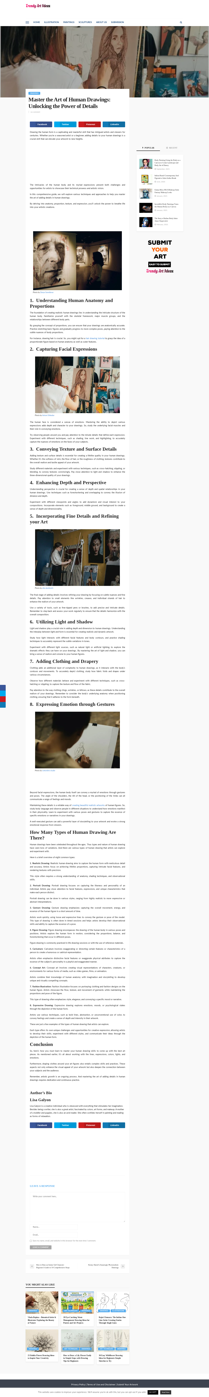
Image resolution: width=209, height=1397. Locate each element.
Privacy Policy (78, 1384)
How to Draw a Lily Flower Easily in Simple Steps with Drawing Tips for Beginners (77, 1358)
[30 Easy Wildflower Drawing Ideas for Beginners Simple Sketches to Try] (113, 1340)
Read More (165, 1392)
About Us (101, 22)
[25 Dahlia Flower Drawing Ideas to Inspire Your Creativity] (42, 1340)
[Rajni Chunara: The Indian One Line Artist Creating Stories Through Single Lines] (113, 1302)
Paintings (68, 22)
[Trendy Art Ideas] (38, 6)
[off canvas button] (27, 22)
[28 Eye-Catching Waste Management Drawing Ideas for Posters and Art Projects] (77, 1302)
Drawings (34, 93)
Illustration (51, 22)
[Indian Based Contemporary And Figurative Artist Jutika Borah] (145, 179)
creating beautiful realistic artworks (88, 805)
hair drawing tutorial (95, 338)
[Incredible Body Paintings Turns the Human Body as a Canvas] (145, 208)
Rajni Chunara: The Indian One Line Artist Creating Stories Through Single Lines (112, 1320)
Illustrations (118, 1311)
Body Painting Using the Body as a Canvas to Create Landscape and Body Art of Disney (167, 162)
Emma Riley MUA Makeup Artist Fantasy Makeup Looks (167, 191)
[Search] (181, 22)
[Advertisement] (77, 164)
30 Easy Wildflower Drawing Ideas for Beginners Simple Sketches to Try (111, 1358)
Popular (149, 148)
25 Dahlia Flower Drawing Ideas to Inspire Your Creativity (41, 1356)
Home (36, 22)
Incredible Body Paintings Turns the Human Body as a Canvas (166, 205)
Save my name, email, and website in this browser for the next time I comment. (64, 1241)
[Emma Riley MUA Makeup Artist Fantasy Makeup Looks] (145, 194)
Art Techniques (70, 1311)
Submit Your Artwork (127, 1384)
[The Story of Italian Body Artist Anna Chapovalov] (145, 222)
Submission (117, 22)
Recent (173, 148)
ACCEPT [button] (153, 1392)
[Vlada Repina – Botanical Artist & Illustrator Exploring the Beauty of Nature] (42, 1302)
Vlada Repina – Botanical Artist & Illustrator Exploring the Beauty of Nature (42, 1320)
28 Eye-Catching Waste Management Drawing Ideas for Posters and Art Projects (76, 1320)
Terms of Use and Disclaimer (101, 1384)
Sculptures (85, 22)
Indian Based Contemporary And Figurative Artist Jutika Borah (167, 176)
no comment (35, 112)
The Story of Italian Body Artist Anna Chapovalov (166, 219)
